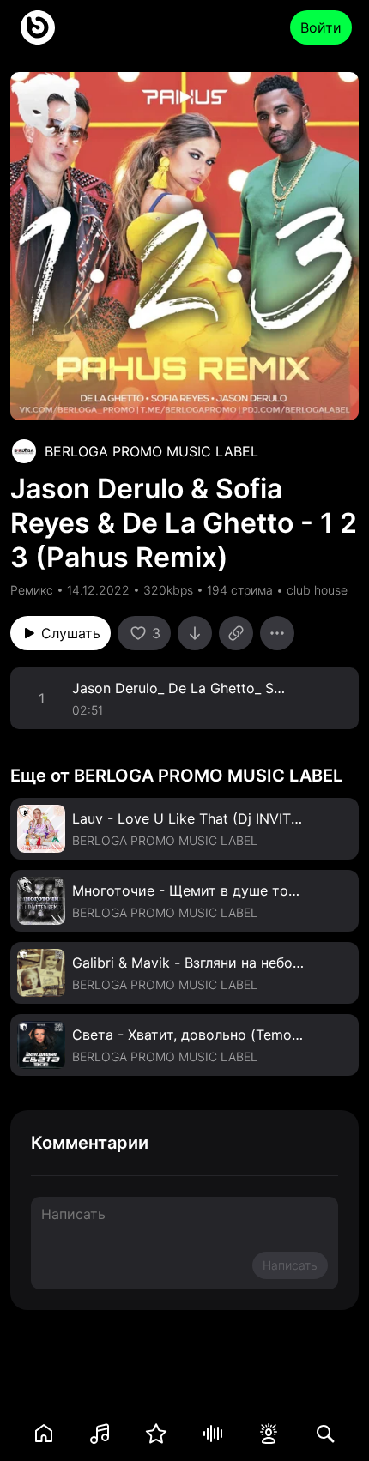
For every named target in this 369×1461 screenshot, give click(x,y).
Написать (290, 1265)
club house (317, 590)
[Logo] (37, 27)
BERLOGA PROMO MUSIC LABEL (151, 451)
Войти (321, 27)
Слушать (70, 633)
